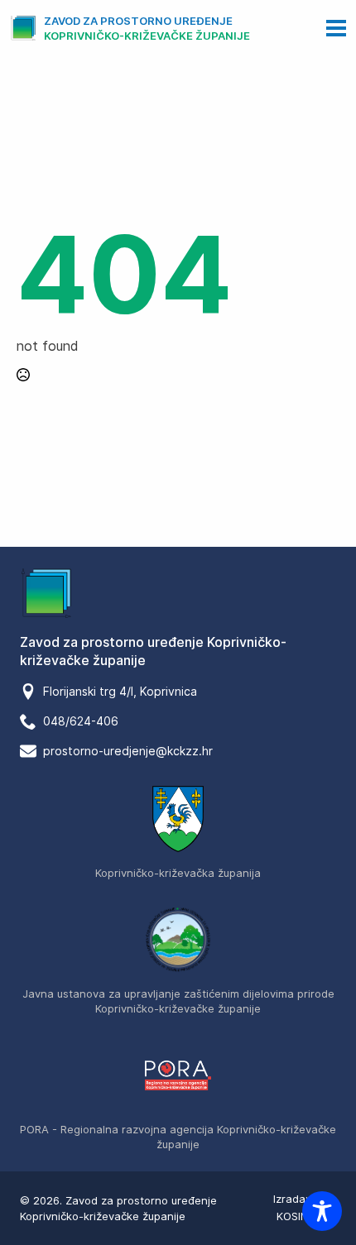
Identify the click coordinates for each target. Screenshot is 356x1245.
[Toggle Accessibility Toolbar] (322, 1211)
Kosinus (299, 1216)
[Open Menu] (336, 28)
